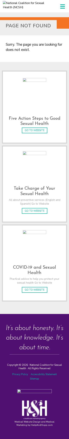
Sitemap (34, 378)
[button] (62, 6)
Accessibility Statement (44, 374)
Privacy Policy (20, 374)
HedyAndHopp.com (42, 425)
